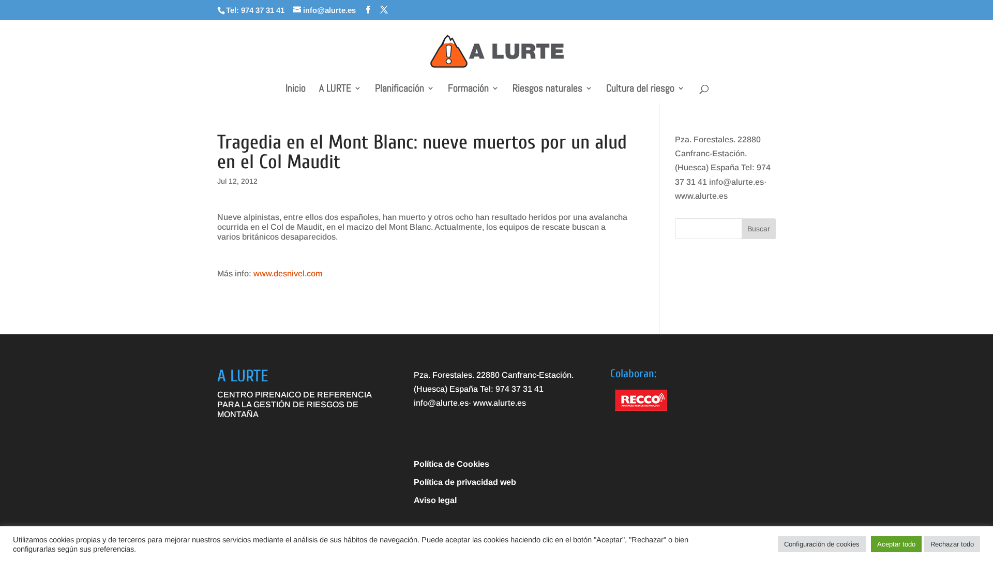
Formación (468, 89)
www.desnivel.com (288, 273)
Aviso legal (435, 500)
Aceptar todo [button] (896, 544)
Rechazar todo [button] (952, 544)
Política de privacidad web (465, 482)
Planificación (399, 89)
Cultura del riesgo (640, 89)
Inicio (295, 89)
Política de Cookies (451, 464)
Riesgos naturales (547, 89)
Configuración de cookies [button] (822, 544)
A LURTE (335, 89)
